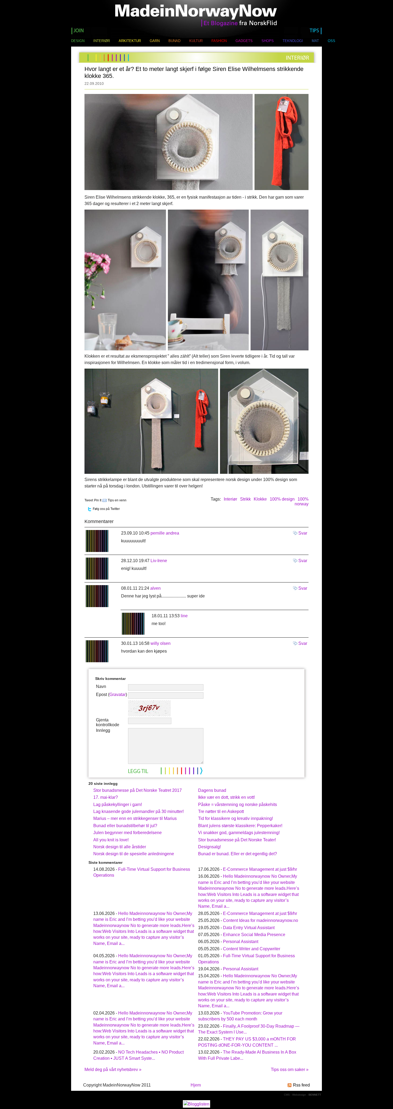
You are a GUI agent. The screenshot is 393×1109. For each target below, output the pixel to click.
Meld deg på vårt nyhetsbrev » (112, 1069)
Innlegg (103, 730)
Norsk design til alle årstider (119, 847)
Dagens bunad (212, 790)
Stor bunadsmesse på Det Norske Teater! (237, 840)
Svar (302, 533)
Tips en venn (117, 500)
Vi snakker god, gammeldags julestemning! (239, 832)
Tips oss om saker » (290, 1069)
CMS (287, 1094)
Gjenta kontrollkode (107, 722)
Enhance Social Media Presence (254, 934)
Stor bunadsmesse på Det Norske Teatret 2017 (137, 790)
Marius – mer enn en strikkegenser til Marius (135, 818)
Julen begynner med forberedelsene (127, 832)
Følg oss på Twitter (106, 509)
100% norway (302, 501)
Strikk (245, 499)
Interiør (230, 499)
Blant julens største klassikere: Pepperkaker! (240, 825)
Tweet (88, 500)
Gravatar (117, 694)
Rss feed (301, 1085)
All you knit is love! (111, 840)
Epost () (111, 694)
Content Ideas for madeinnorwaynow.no (260, 920)
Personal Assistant (240, 941)
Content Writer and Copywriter (251, 949)
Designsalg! (209, 847)
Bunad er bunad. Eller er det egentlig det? (237, 853)
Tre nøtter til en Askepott (221, 811)
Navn (101, 686)
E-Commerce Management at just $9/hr (260, 869)
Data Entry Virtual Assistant (249, 927)
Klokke (260, 499)
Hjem (196, 1085)
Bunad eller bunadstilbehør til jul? (125, 825)
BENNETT (315, 1094)
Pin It (97, 500)
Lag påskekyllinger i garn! (117, 804)
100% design (282, 499)
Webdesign (299, 1094)
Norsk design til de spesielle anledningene (133, 853)
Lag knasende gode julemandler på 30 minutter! (138, 811)
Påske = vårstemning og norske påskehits (237, 804)
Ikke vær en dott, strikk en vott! (226, 797)
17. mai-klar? (105, 797)
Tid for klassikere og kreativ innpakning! (235, 818)
